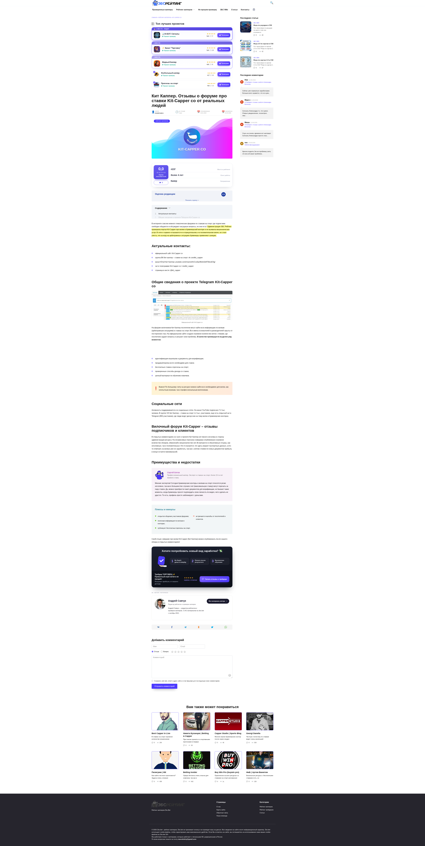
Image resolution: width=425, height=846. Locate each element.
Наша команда (221, 816)
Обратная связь (222, 813)
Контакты (245, 10)
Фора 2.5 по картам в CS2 (263, 44)
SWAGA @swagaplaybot (252, 145)
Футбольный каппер (170, 73)
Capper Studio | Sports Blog (228, 733)
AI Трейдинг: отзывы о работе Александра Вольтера (258, 83)
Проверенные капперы (162, 10)
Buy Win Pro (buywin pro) (227, 772)
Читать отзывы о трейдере (216, 579)
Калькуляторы (254, 9)
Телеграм (225, 35)
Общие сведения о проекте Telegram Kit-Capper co (179, 217)
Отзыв (156, 651)
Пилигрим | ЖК (159, 772)
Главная (154, 17)
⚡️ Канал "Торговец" (171, 48)
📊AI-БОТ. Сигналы (170, 34)
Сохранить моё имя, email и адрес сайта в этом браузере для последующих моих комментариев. (187, 681)
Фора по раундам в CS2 (262, 25)
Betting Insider (190, 772)
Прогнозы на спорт (169, 83)
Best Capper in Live (161, 733)
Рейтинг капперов (184, 10)
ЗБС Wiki (224, 10)
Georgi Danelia (253, 733)
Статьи (234, 10)
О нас (218, 807)
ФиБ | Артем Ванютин (257, 772)
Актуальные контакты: (167, 214)
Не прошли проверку (207, 10)
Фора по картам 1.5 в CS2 (263, 60)
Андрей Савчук (159, 113)
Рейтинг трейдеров (266, 810)
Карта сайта (220, 810)
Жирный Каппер (169, 62)
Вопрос (166, 651)
